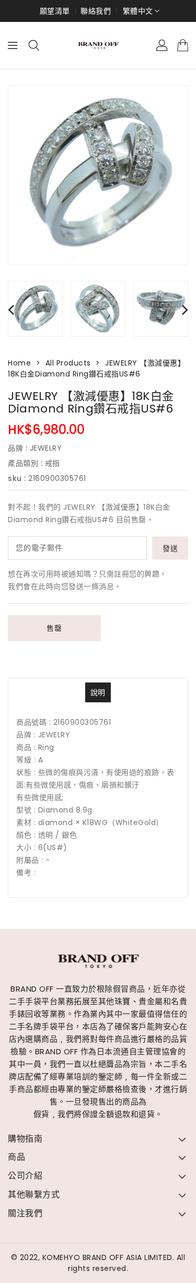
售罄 (54, 628)
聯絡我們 (95, 11)
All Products (68, 363)
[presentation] (11, 309)
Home (19, 363)
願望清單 (55, 11)
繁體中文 (138, 11)
